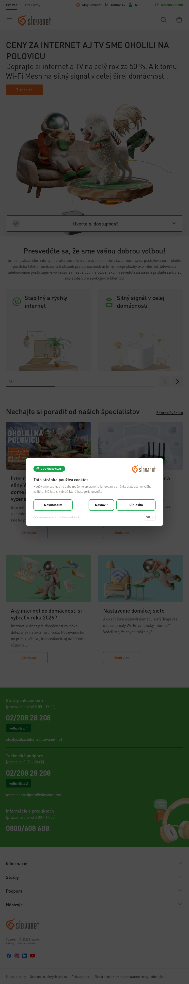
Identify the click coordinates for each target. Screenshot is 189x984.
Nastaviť (101, 505)
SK (148, 517)
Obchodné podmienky (69, 517)
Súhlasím (136, 505)
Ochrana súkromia (43, 517)
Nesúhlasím (53, 505)
